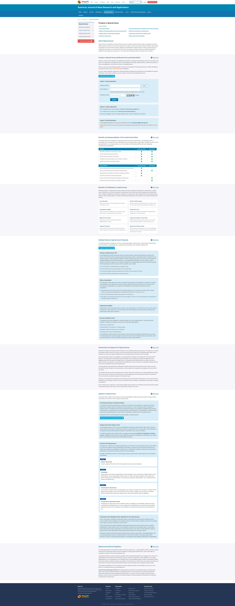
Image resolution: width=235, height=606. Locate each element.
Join (127, 12)
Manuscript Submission (148, 588)
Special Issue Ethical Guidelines (136, 36)
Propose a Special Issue (84, 30)
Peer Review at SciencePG (134, 590)
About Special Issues (104, 28)
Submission (98, 12)
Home (91, 2)
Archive (92, 12)
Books (108, 2)
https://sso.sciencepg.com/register (129, 109)
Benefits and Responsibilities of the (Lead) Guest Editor (112, 31)
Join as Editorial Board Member (150, 592)
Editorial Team (119, 12)
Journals (96, 2)
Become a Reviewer (148, 594)
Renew (137, 95)
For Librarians (118, 596)
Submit (114, 99)
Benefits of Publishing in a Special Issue (139, 31)
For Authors (117, 588)
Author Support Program (149, 596)
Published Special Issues (84, 33)
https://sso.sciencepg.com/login (126, 111)
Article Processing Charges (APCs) (108, 570)
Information (117, 2)
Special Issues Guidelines (120, 598)
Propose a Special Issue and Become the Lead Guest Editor (143, 28)
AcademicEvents (109, 596)
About (85, 12)
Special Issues (108, 12)
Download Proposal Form (106, 76)
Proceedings (102, 2)
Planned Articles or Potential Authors (111, 418)
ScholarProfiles (109, 598)
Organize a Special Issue (105, 36)
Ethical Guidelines (132, 594)
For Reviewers (118, 590)
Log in (145, 2)
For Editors (117, 592)
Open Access (131, 592)
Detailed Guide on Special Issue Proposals (109, 33)
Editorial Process (132, 588)
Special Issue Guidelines (84, 27)
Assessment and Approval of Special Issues (140, 33)
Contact (123, 2)
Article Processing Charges (138, 12)
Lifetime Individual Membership (135, 598)
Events (112, 2)
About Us (80, 586)
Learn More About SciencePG (85, 593)
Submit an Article (152, 2)
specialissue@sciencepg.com (140, 122)
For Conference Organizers (120, 594)
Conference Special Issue (85, 36)
